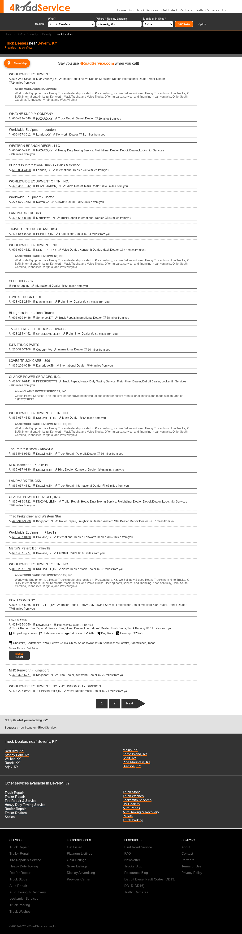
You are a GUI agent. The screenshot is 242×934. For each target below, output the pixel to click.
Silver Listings (77, 866)
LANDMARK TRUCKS (25, 212)
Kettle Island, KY (135, 754)
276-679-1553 (21, 201)
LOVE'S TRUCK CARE (25, 296)
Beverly (47, 34)
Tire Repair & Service (20, 801)
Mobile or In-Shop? (154, 18)
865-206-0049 (21, 365)
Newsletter (132, 860)
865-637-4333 (21, 417)
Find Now (184, 24)
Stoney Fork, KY (17, 755)
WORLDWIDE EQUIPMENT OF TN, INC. (39, 181)
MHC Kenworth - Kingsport (29, 670)
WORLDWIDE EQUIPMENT (29, 74)
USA (19, 34)
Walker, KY (13, 759)
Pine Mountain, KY (136, 762)
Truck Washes (133, 796)
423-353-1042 (21, 186)
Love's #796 (18, 619)
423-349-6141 (21, 381)
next (129, 703)
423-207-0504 (21, 690)
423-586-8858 (21, 218)
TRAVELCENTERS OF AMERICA (33, 229)
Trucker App (133, 866)
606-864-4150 (21, 170)
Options (202, 24)
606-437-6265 (21, 604)
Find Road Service (138, 847)
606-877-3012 (21, 134)
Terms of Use (191, 866)
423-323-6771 (21, 675)
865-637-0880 (21, 469)
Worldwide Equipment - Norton (32, 197)
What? (52, 18)
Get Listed (169, 10)
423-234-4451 (21, 333)
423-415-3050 (21, 624)
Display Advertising (81, 873)
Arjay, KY (11, 767)
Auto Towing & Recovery (141, 812)
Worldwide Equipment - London (32, 129)
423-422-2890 (21, 301)
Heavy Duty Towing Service (25, 805)
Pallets (128, 816)
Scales (10, 817)
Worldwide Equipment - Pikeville (32, 532)
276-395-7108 (21, 349)
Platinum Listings (79, 853)
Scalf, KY (129, 758)
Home (8, 34)
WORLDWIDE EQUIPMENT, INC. (33, 244)
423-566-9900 (21, 233)
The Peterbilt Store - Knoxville (31, 448)
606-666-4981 (21, 150)
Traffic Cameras (207, 10)
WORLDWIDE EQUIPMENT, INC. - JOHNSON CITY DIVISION (55, 686)
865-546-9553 (21, 453)
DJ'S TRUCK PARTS (24, 344)
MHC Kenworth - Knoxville (28, 464)
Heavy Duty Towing (23, 866)
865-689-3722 (21, 501)
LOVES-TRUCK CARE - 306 (29, 360)
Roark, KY (12, 763)
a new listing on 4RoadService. (30, 727)
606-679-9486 (21, 317)
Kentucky (32, 34)
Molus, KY (130, 750)
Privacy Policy (192, 873)
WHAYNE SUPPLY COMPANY (31, 113)
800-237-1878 (21, 569)
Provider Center (79, 879)
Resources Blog (136, 873)
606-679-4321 (21, 249)
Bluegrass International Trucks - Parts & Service (44, 165)
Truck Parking (133, 820)
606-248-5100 (21, 78)
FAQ (127, 853)
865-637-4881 (21, 485)
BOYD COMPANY (22, 600)
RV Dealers (131, 804)
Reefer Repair (15, 809)
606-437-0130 (21, 537)
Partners (186, 10)
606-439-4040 (21, 118)
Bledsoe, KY (132, 766)
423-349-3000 (21, 521)
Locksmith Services (137, 800)
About (186, 847)
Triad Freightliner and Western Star (35, 516)
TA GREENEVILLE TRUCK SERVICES (37, 328)
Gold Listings (76, 860)
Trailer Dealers (16, 813)
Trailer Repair (15, 796)
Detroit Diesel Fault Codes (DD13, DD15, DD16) (149, 883)
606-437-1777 (21, 553)
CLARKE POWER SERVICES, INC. (35, 376)
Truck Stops (131, 792)
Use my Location (117, 18)
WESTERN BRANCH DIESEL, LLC (34, 145)
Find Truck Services (143, 10)
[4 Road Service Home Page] (40, 6)
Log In (226, 10)
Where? (111, 18)
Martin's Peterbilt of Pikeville (30, 548)
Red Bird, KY (14, 751)
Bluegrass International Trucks (31, 312)
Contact (187, 853)
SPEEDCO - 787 (21, 280)
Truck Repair (14, 792)
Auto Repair (131, 808)
